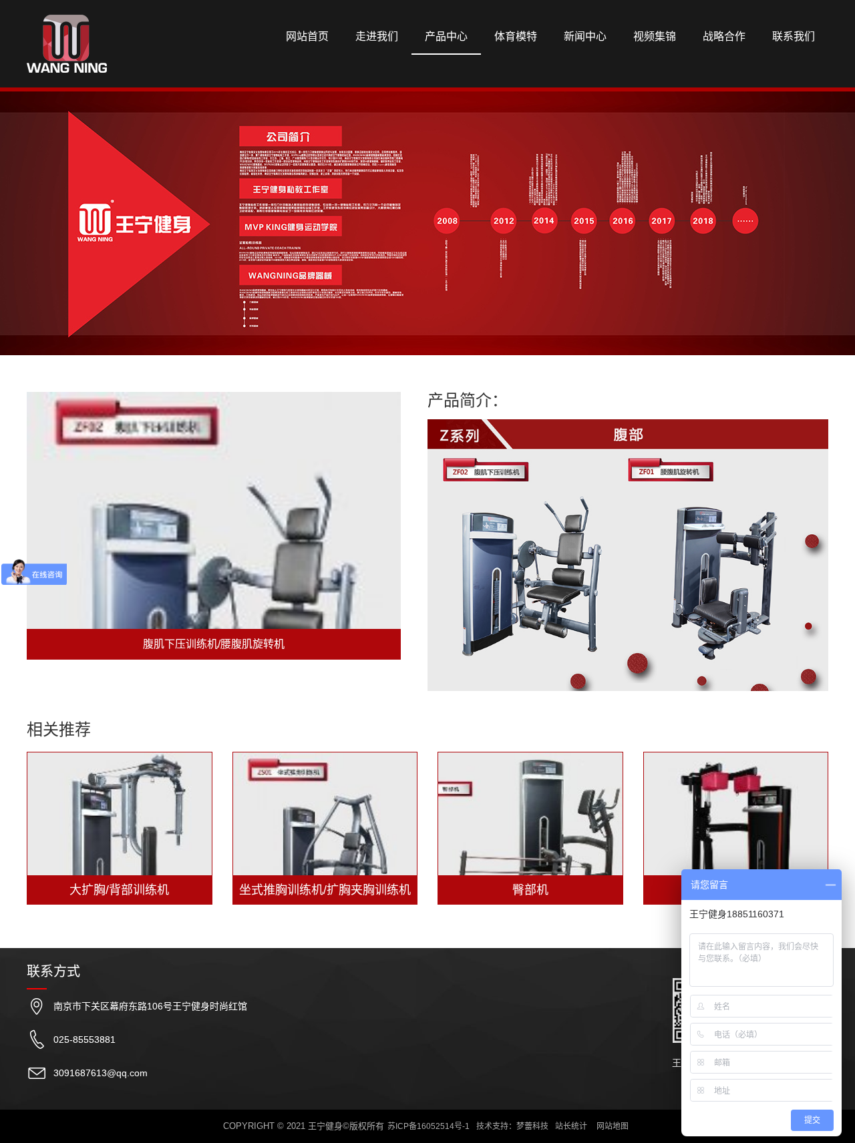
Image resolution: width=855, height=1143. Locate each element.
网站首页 (307, 36)
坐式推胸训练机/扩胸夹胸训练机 (325, 890)
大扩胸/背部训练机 (119, 890)
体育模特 (515, 36)
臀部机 (530, 890)
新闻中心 (585, 36)
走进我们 (376, 36)
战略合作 (724, 36)
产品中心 (446, 36)
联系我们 (793, 36)
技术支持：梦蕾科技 (512, 1126)
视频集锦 (654, 36)
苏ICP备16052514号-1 (428, 1126)
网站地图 (612, 1126)
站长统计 (571, 1126)
